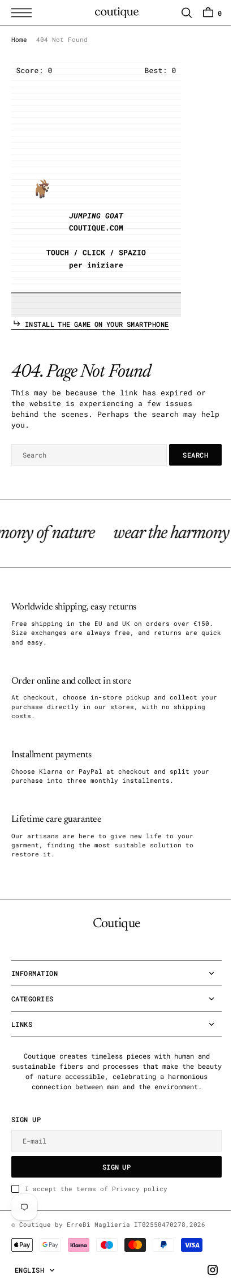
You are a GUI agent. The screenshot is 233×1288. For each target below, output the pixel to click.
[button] (24, 13)
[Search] (178, 12)
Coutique (35, 1235)
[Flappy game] (96, 189)
